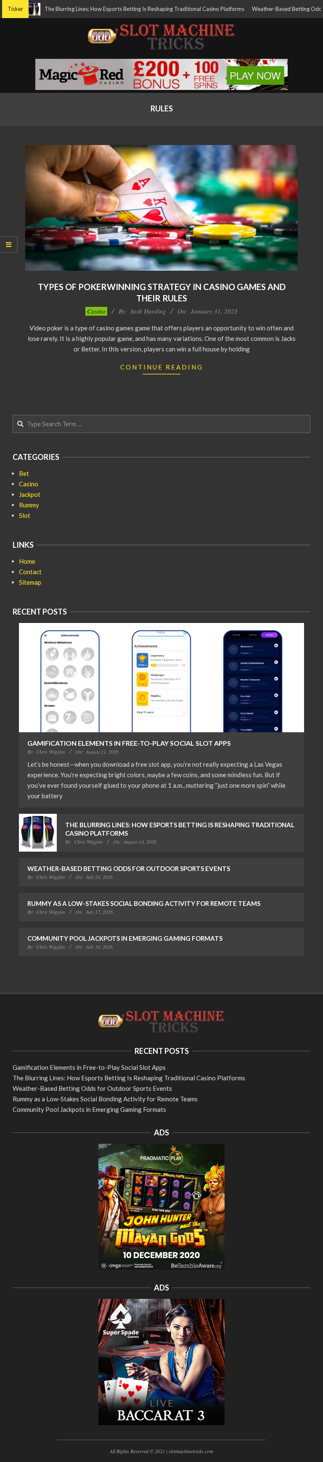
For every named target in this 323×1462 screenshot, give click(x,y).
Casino (96, 311)
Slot (24, 515)
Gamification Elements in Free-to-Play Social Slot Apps (129, 743)
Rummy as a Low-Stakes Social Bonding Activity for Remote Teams (143, 903)
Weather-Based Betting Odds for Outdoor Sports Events (128, 868)
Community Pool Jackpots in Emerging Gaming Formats (124, 938)
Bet (24, 473)
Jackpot (29, 494)
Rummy (29, 505)
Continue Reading (161, 367)
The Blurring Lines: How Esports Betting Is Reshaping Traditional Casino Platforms (124, 8)
